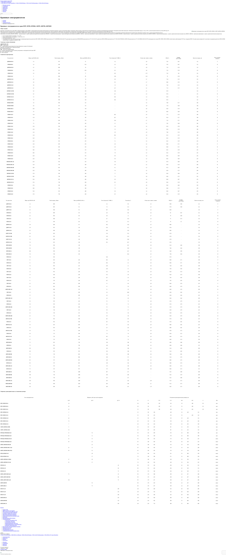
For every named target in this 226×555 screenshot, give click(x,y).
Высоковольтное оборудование (9, 518)
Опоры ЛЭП (5, 509)
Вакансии (5, 544)
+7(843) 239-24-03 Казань (26, 534)
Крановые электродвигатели (11, 525)
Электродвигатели (6, 519)
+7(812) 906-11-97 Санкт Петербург (51, 534)
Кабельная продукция (7, 527)
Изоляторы (5, 517)
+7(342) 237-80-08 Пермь (5, 534)
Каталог (4, 11)
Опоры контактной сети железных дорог (11, 515)
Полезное (5, 9)
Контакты (5, 10)
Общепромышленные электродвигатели (13, 524)
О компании (5, 6)
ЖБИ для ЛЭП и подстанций (9, 510)
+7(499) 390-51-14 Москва (16, 534)
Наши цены (5, 7)
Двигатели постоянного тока (11, 520)
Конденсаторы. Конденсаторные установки (11, 526)
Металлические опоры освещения (9, 514)
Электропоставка (6, 536)
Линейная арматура (7, 528)
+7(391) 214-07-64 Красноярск (38, 534)
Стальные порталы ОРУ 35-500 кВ (10, 512)
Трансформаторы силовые (8, 529)
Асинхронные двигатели (10, 522)
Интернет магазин (6, 5)
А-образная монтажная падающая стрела (11, 530)
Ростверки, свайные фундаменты (9, 513)
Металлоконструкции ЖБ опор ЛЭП (10, 511)
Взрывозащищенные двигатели (11, 523)
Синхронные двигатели (10, 521)
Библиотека (5, 8)
